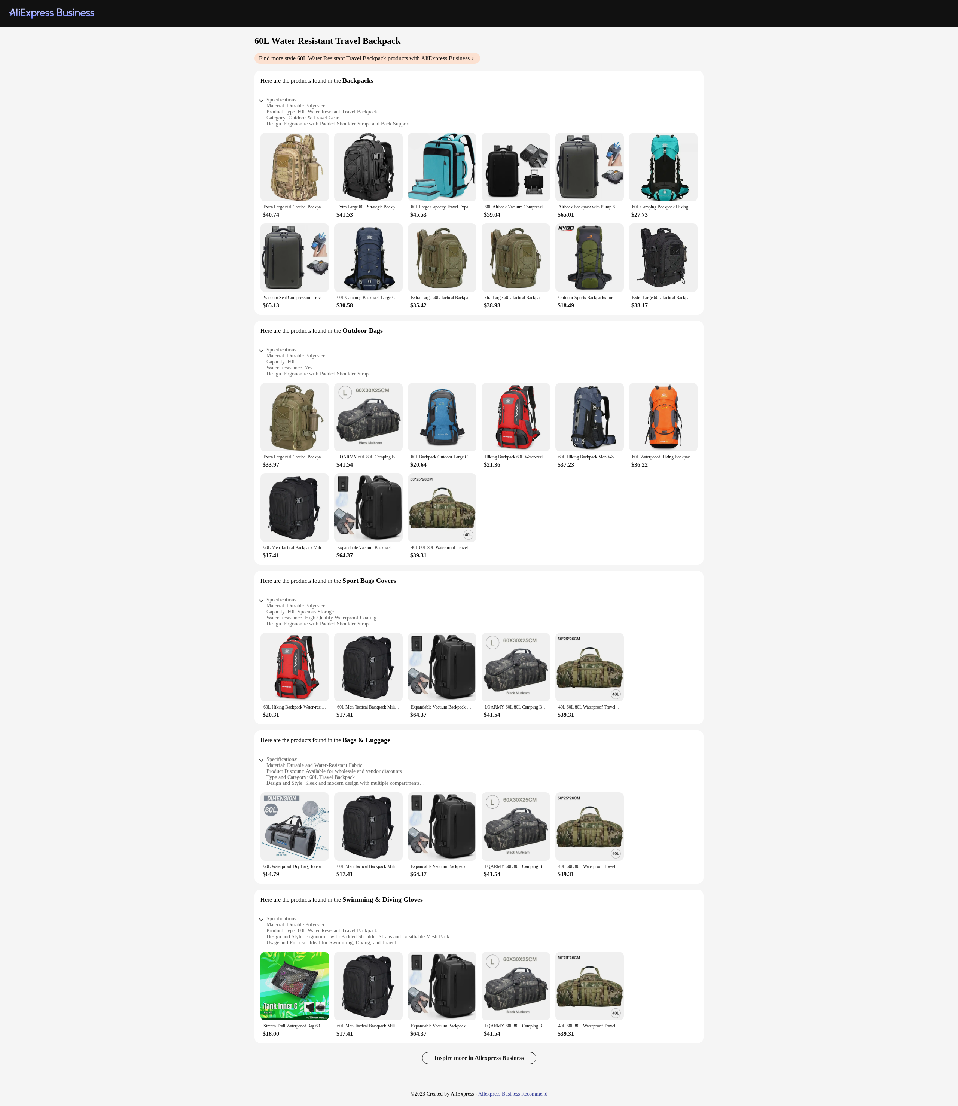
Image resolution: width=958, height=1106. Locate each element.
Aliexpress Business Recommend (512, 1094)
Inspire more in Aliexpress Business (479, 1058)
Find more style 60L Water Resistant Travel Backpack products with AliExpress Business (364, 58)
